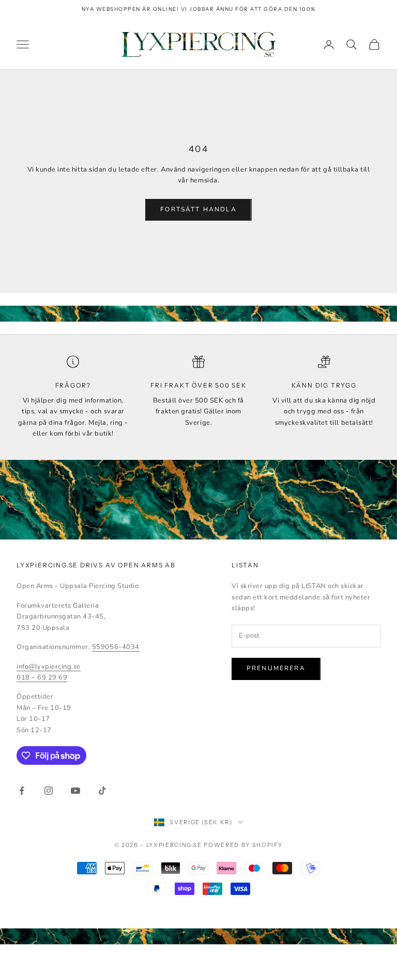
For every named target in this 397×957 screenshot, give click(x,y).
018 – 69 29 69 (42, 677)
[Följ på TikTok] (102, 790)
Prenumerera (276, 668)
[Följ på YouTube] (75, 790)
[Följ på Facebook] (22, 790)
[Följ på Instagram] (48, 790)
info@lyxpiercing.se (49, 666)
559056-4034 (116, 647)
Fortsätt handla (198, 209)
